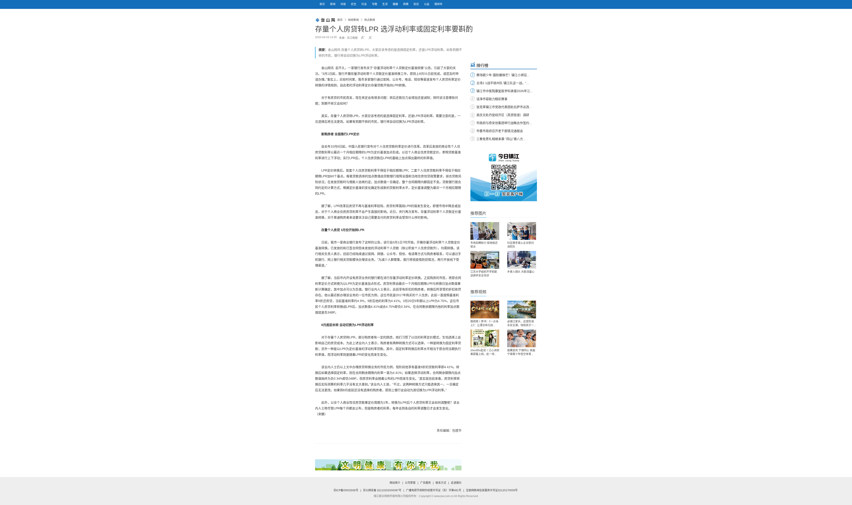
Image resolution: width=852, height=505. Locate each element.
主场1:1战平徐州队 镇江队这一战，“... (502, 83)
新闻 (333, 4)
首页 (322, 4)
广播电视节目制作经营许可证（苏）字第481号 (433, 490)
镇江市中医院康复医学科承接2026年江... (504, 91)
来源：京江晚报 (348, 37)
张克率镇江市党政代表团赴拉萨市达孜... (504, 107)
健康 (396, 4)
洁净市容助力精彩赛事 (491, 99)
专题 (375, 4)
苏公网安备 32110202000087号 (382, 490)
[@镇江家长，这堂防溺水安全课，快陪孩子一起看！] (521, 309)
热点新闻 (369, 20)
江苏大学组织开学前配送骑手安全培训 (483, 273)
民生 (354, 4)
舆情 (406, 4)
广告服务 (425, 482)
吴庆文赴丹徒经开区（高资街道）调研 (502, 115)
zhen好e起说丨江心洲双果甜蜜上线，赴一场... (484, 352)
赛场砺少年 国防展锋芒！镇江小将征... (503, 75)
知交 (417, 4)
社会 (364, 4)
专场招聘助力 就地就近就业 (484, 244)
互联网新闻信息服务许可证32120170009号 (492, 490)
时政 (344, 4)
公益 (427, 4)
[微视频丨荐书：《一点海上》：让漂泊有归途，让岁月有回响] (484, 309)
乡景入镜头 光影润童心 (520, 271)
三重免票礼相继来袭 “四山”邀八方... (501, 139)
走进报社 (456, 482)
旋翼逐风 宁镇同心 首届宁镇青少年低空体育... (521, 352)
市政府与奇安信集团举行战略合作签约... (504, 123)
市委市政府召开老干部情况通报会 (499, 131)
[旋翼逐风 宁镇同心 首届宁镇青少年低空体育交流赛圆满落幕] (521, 338)
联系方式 (441, 482)
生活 (385, 4)
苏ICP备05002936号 (345, 490)
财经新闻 (353, 20)
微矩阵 (438, 4)
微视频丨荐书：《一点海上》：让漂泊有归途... (484, 323)
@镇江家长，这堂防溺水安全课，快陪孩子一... (521, 323)
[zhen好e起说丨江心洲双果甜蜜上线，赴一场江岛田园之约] (484, 338)
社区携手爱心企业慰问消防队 (520, 244)
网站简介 (395, 482)
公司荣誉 (410, 482)
